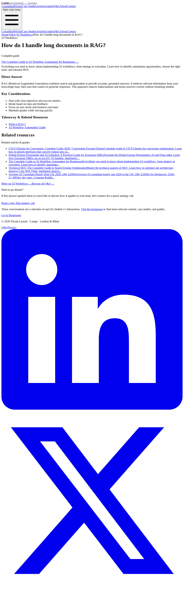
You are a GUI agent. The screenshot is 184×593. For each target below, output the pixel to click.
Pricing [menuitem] (18, 31)
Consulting (7, 6)
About (63, 6)
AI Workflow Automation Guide (27, 127)
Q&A (56, 6)
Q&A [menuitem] (56, 31)
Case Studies (29, 6)
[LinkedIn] (92, 408)
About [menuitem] (63, 31)
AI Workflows (24, 34)
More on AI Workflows (16, 183)
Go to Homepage (11, 215)
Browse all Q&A (43, 183)
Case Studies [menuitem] (29, 31)
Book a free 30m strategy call (18, 203)
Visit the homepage (92, 209)
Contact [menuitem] (71, 31)
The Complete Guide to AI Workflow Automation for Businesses (40, 61)
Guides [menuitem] (49, 31)
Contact (71, 6)
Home (4, 34)
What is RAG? (17, 124)
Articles (40, 6)
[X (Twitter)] (92, 589)
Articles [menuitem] (40, 31)
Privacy (12, 227)
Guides (49, 6)
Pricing (18, 6)
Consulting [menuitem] (7, 31)
